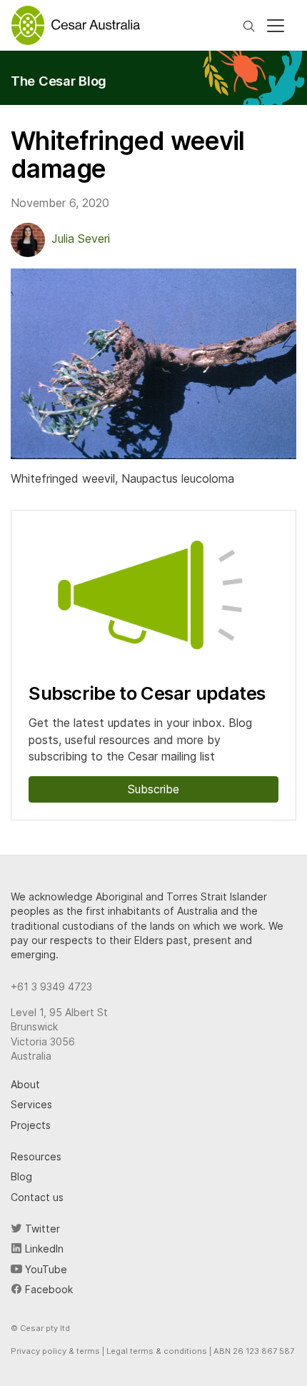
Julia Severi (80, 238)
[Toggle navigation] (276, 25)
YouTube (44, 1269)
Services (31, 1104)
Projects (31, 1125)
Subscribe (153, 789)
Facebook (47, 1289)
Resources (36, 1156)
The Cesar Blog (58, 81)
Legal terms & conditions (156, 1351)
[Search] (249, 25)
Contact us (37, 1197)
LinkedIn (43, 1248)
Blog (21, 1176)
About (25, 1084)
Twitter (41, 1228)
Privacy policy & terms (55, 1351)
